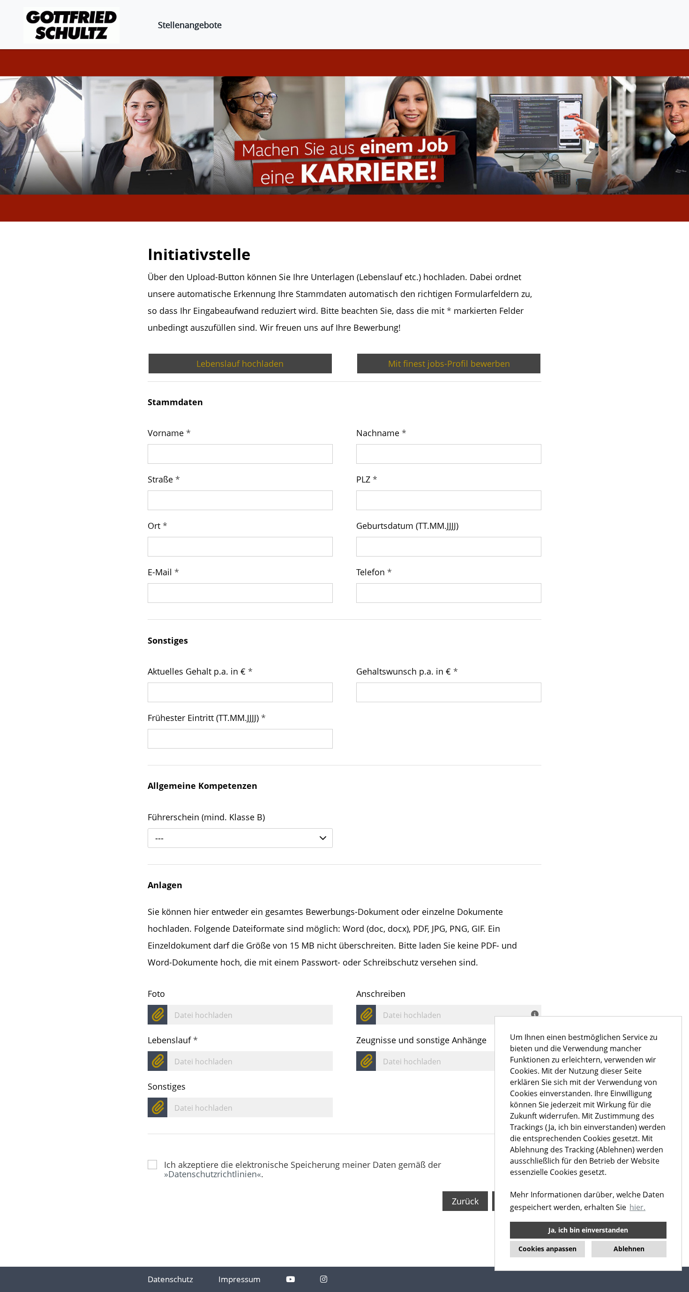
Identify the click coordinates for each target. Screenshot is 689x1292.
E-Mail (163, 572)
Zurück (465, 1201)
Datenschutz (170, 1279)
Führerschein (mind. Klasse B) (206, 817)
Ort (157, 525)
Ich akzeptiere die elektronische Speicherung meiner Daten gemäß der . (302, 1164)
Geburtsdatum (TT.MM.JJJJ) (407, 525)
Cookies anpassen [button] (547, 1248)
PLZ (366, 479)
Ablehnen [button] (629, 1248)
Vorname (169, 432)
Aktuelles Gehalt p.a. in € (200, 671)
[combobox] (240, 838)
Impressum (239, 1279)
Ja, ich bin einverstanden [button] (588, 1229)
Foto (156, 993)
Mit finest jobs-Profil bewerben (449, 363)
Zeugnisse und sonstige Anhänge (421, 1040)
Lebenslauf (173, 1040)
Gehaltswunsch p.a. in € (407, 671)
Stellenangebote (190, 24)
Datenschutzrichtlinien (212, 1174)
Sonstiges (167, 1086)
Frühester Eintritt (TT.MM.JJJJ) (207, 717)
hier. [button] (637, 1207)
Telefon (374, 572)
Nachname (381, 432)
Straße (164, 479)
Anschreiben (380, 993)
